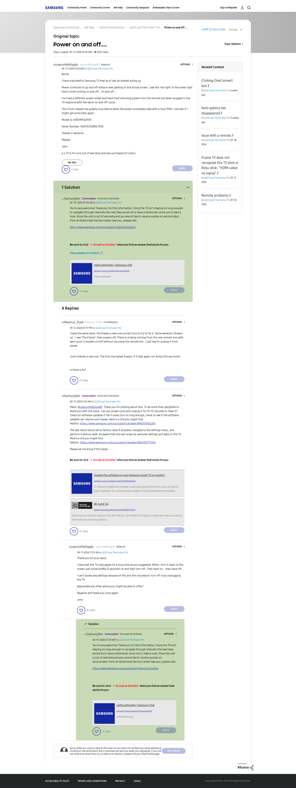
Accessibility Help (57, 781)
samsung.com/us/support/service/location (112, 271)
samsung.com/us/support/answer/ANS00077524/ (114, 510)
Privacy (120, 781)
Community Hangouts (137, 7)
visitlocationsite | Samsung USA (113, 265)
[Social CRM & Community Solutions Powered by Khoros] (245, 766)
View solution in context (84, 253)
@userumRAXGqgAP (90, 407)
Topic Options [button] (232, 44)
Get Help (118, 7)
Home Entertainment (112, 27)
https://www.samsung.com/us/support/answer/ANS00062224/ (118, 423)
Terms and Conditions (92, 781)
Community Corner (100, 7)
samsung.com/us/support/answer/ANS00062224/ (115, 481)
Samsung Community (66, 27)
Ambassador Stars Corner (166, 7)
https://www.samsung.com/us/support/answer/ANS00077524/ (118, 442)
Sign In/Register (228, 7)
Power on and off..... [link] (176, 27)
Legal (137, 781)
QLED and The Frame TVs (144, 27)
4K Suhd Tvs (101, 504)
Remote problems (215, 195)
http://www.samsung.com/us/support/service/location (103, 227)
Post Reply (174, 750)
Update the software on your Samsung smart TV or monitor (129, 475)
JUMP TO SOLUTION (213, 29)
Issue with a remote (216, 135)
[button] (187, 64)
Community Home (77, 7)
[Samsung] (54, 7)
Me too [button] (72, 162)
